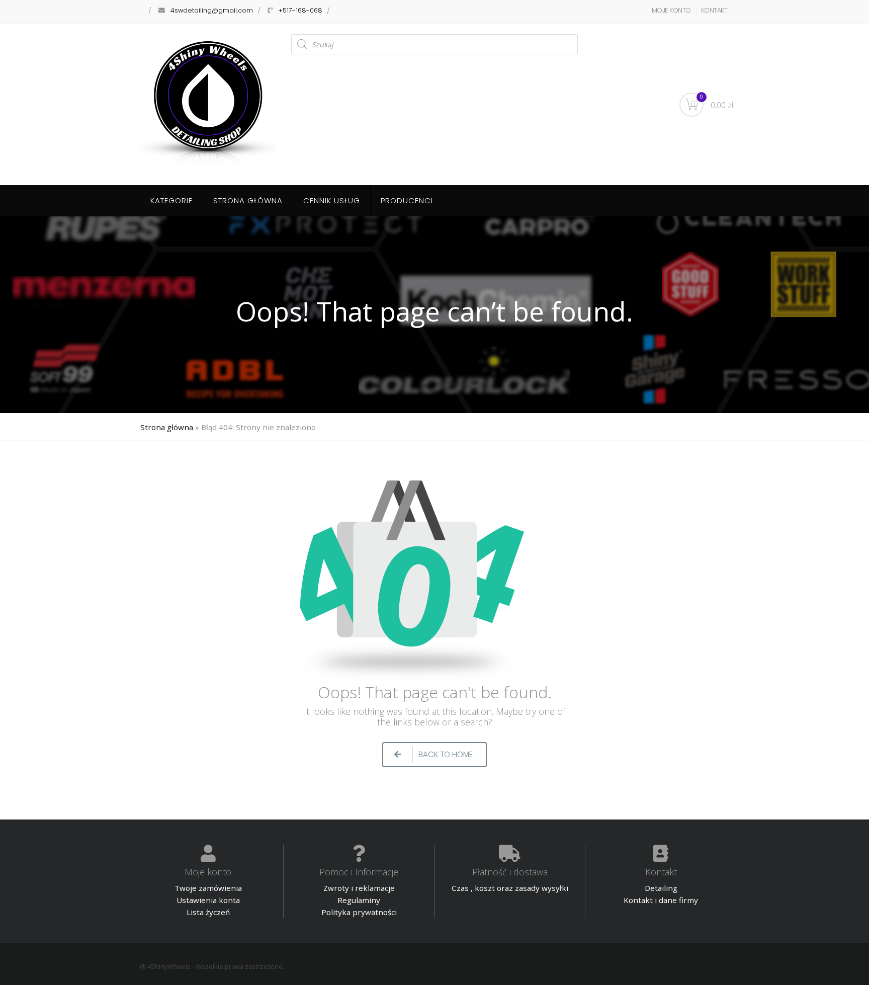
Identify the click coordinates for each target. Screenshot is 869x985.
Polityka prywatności (359, 912)
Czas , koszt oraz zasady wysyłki (510, 888)
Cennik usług (331, 200)
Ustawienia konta (208, 900)
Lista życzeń (208, 912)
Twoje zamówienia (208, 888)
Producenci (407, 200)
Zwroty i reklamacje (359, 888)
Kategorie (171, 200)
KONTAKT (714, 10)
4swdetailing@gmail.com (211, 10)
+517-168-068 (300, 10)
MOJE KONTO (671, 10)
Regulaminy (358, 900)
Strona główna (248, 200)
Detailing (661, 888)
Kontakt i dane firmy (661, 900)
